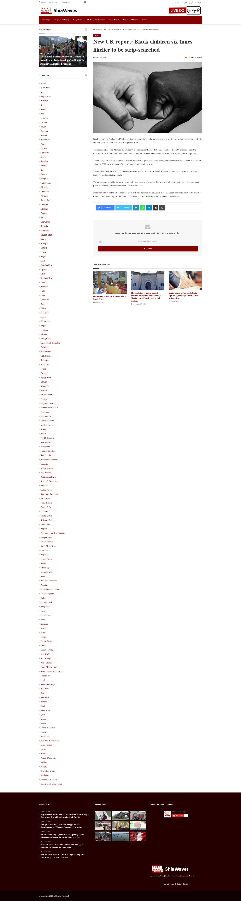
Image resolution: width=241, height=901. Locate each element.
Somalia (44, 226)
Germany (45, 152)
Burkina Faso (46, 265)
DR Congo (45, 222)
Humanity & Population (50, 741)
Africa (43, 217)
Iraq (42, 92)
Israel (43, 680)
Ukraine (44, 209)
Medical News (46, 503)
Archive (145, 20)
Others (134, 20)
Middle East (46, 416)
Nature (43, 563)
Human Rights (46, 641)
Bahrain (44, 122)
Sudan (43, 598)
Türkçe (198, 2)
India (43, 576)
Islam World (114, 20)
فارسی (184, 2)
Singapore (45, 360)
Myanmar (44, 628)
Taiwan (44, 382)
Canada (43, 646)
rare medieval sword (49, 780)
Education (45, 550)
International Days (48, 684)
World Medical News (49, 667)
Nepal (43, 325)
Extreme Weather (47, 650)
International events (49, 459)
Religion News (46, 537)
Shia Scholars (46, 455)
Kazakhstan (46, 351)
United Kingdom (47, 594)
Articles (44, 702)
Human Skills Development (51, 784)
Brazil (43, 434)
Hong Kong (46, 338)
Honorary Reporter (188, 876)
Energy (44, 399)
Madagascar (45, 676)
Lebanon (44, 118)
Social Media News (48, 546)
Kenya (43, 239)
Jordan (43, 369)
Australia (44, 390)
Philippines (45, 321)
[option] (63, 51)
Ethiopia (44, 243)
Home (97, 30)
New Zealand (46, 442)
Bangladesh (45, 607)
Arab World (45, 654)
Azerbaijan (45, 139)
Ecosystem (45, 446)
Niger (43, 256)
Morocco (45, 230)
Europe (44, 148)
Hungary (44, 767)
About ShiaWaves (157, 876)
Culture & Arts (46, 507)
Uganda (44, 269)
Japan (43, 317)
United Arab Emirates (50, 343)
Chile (43, 295)
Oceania (44, 464)
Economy (45, 412)
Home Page (45, 20)
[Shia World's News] (59, 10)
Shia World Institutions (50, 494)
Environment (46, 395)
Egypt (43, 127)
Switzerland (46, 200)
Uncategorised (46, 602)
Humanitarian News (49, 408)
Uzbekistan (45, 356)
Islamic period (46, 745)
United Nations (47, 421)
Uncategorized (46, 572)
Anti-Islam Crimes (48, 771)
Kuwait (44, 135)
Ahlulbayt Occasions (49, 581)
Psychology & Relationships (53, 533)
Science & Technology (49, 481)
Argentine (44, 555)
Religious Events (47, 520)
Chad (43, 282)
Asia (42, 304)
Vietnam (44, 334)
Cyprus (44, 213)
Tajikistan (45, 347)
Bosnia (43, 693)
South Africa (46, 278)
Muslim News (47, 425)
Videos (43, 723)
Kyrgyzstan (46, 377)
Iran (42, 114)
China (43, 308)
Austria (44, 165)
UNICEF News (47, 542)
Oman (43, 373)
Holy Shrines (78, 20)
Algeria (44, 529)
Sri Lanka (45, 364)
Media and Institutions (96, 20)
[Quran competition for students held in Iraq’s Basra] (110, 282)
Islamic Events (46, 559)
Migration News (48, 403)
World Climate (46, 663)
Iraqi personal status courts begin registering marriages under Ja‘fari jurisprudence (183, 295)
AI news (44, 485)
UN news (44, 511)
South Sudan (46, 235)
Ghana (43, 274)
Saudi (43, 109)
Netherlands (46, 183)
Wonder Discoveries (48, 758)
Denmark (45, 191)
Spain (43, 157)
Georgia (44, 204)
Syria (43, 105)
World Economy (48, 438)
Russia (43, 429)
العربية (176, 2)
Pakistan (44, 101)
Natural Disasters (48, 451)
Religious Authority (61, 20)
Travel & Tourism (48, 728)
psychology (45, 568)
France (43, 633)
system (43, 749)
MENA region (47, 468)
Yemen (43, 620)
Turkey (43, 611)
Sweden (44, 161)
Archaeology (46, 658)
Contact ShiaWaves (172, 876)
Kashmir (44, 131)
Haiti (43, 291)
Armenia (44, 754)
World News (45, 524)
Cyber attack (46, 490)
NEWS (103, 30)
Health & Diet (46, 516)
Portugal (44, 196)
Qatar (43, 715)
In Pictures (45, 689)
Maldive (44, 762)
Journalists (45, 697)
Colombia (45, 299)
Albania (44, 187)
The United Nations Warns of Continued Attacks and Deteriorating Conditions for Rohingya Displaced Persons (62, 60)
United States (46, 615)
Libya (43, 252)
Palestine (44, 585)
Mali (43, 261)
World (124, 20)
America (44, 287)
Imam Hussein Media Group (52, 671)
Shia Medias (45, 498)
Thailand (44, 330)
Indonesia (44, 624)
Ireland (43, 719)
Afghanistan (46, 96)
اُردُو (191, 2)
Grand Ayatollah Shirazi (50, 589)
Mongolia (45, 386)
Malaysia (45, 312)
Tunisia (44, 248)
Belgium (44, 178)
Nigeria (43, 637)
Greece (44, 174)
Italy (42, 170)
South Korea (45, 710)
